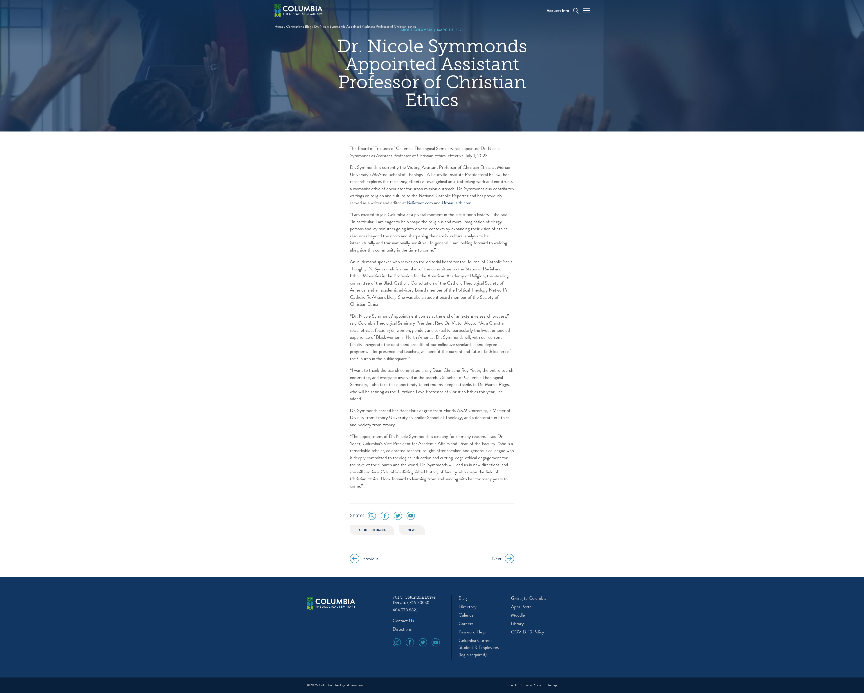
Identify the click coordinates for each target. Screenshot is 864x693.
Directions (402, 629)
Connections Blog (298, 26)
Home (278, 26)
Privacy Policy (531, 685)
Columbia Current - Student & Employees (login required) (479, 647)
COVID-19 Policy (527, 631)
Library (517, 623)
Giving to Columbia (528, 598)
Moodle (518, 615)
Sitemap (551, 685)
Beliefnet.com (420, 202)
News (411, 530)
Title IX (512, 685)
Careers (466, 623)
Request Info (558, 10)
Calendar (467, 615)
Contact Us (403, 620)
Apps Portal (521, 606)
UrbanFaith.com (456, 202)
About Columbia (416, 29)
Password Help (472, 631)
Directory (468, 606)
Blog (463, 598)
